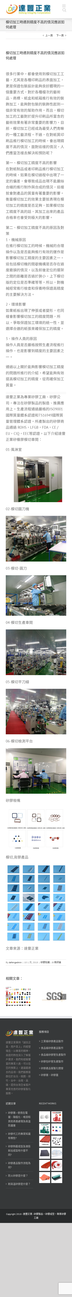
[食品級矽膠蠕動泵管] (57, 1153)
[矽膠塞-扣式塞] (57, 1141)
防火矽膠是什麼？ (18, 1175)
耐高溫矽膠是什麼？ (19, 1184)
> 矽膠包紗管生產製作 (51, 1061)
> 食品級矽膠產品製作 (51, 1048)
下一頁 (60, 35)
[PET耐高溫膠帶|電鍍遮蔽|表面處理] (44, 1129)
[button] (9, 997)
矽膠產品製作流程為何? (19, 1165)
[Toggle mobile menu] (64, 6)
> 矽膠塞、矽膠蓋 (48, 1075)
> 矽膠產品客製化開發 (51, 1068)
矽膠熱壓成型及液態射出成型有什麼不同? (19, 1150)
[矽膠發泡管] (44, 1141)
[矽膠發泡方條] (57, 1165)
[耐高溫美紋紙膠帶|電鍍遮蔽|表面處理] (57, 1117)
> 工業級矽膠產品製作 (51, 1041)
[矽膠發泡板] (44, 1177)
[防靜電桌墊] (57, 1177)
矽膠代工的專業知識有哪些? (19, 1136)
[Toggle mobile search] (64, 10)
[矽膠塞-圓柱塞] (44, 1117)
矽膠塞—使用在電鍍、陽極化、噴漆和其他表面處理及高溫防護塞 (19, 1119)
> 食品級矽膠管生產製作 (52, 1054)
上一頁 (49, 35)
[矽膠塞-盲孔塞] (57, 1129)
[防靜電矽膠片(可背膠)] (44, 1153)
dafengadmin (15, 962)
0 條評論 (56, 962)
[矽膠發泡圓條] (44, 1165)
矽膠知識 (45, 962)
